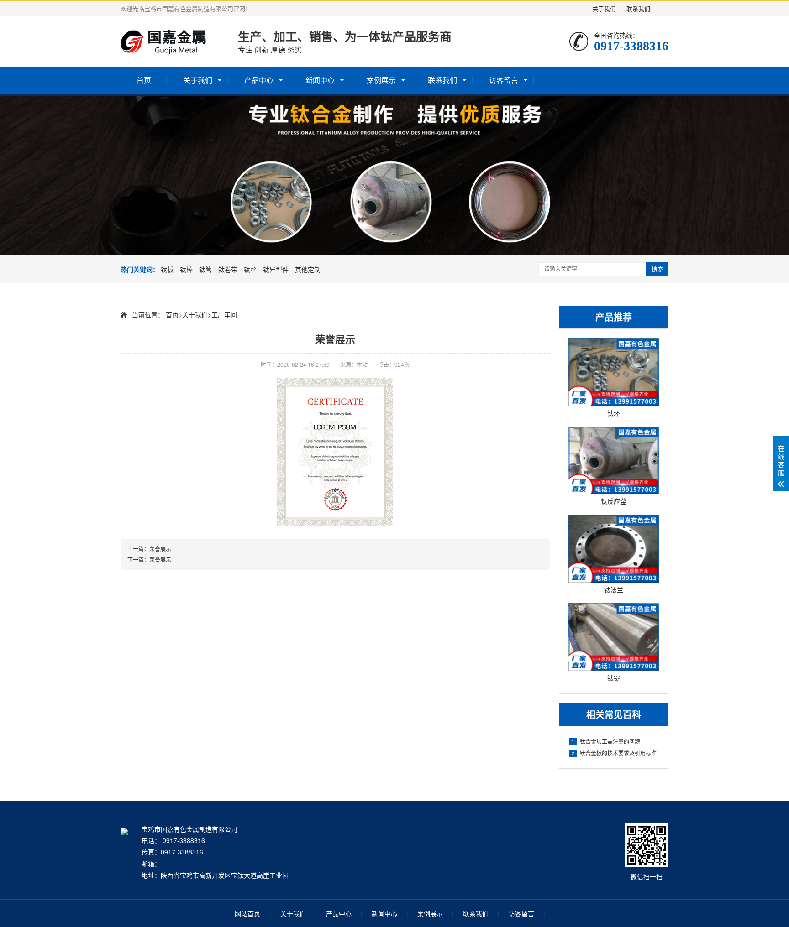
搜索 (657, 269)
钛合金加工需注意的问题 (606, 741)
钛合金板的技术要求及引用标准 (614, 753)
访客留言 (503, 80)
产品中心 (259, 80)
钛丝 (250, 269)
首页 (144, 80)
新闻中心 (320, 80)
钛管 (205, 269)
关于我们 (604, 8)
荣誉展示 (160, 548)
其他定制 (308, 269)
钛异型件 (276, 269)
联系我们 (638, 8)
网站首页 (247, 913)
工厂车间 (224, 314)
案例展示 (381, 80)
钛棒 (186, 269)
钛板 (167, 269)
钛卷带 (227, 269)
